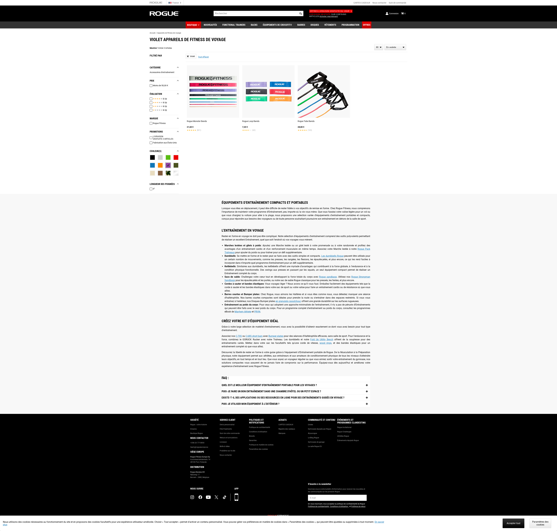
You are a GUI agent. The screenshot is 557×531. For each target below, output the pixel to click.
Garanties (253, 440)
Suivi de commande (397, 3)
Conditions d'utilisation (258, 432)
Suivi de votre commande (230, 433)
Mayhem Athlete (243, 311)
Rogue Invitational (344, 427)
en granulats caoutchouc (288, 301)
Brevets (252, 436)
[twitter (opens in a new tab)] (216, 497)
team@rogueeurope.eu (199, 447)
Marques (281, 433)
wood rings (326, 343)
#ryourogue (312, 433)
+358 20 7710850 (197, 443)
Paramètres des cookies (258, 449)
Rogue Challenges (344, 432)
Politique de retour (358, 506)
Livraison (223, 442)
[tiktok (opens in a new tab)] (224, 497)
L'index (310, 425)
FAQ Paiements (226, 429)
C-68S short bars (254, 336)
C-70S (239, 336)
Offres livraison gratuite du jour (330, 11)
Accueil (152, 33)
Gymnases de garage (316, 442)
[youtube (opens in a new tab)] (208, 497)
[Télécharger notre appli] (236, 497)
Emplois (193, 429)
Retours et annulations (228, 438)
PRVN (257, 311)
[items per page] (378, 47)
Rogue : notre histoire (198, 425)
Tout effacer (203, 57)
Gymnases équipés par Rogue (319, 429)
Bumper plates (275, 336)
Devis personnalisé (227, 425)
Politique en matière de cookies (261, 445)
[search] (258, 13)
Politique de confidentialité (259, 427)
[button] (300, 13)
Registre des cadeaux (286, 429)
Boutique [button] (192, 25)
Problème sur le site (227, 451)
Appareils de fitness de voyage (169, 33)
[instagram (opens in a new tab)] (192, 497)
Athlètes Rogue (343, 436)
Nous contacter (379, 3)
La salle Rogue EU (315, 446)
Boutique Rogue (196, 433)
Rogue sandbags (328, 276)
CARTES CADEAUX (361, 3)
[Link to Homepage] (165, 13)
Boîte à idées (225, 446)
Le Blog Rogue (313, 438)
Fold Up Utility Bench (321, 339)
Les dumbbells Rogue (332, 256)
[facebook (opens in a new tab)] (200, 497)
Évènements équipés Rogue (348, 440)
